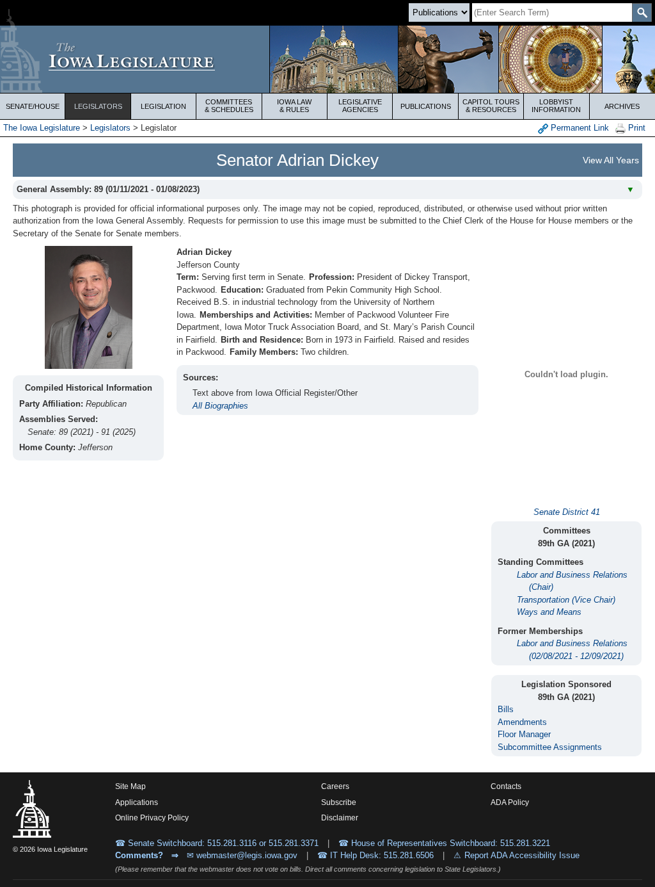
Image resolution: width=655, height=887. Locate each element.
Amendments (522, 722)
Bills (506, 709)
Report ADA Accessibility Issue (522, 855)
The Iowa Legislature (41, 128)
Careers (335, 786)
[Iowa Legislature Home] (327, 59)
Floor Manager (524, 734)
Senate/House (32, 106)
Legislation (163, 106)
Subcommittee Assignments (550, 747)
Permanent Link (578, 128)
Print (635, 128)
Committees (229, 105)
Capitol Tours (490, 105)
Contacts (506, 786)
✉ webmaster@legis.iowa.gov (242, 855)
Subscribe (338, 802)
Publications (425, 106)
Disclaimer (339, 817)
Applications (136, 802)
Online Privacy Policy (152, 817)
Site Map (130, 786)
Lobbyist (556, 105)
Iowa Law (294, 105)
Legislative (360, 105)
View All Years (611, 160)
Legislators (98, 106)
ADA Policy (510, 802)
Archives (622, 106)
